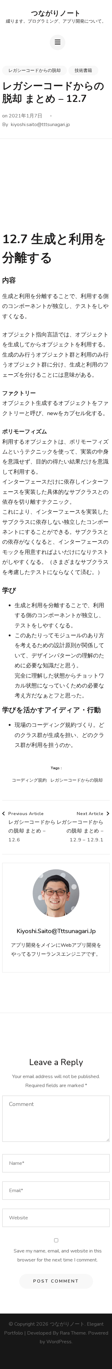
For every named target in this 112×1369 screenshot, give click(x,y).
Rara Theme (73, 1333)
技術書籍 (83, 70)
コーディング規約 (29, 780)
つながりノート (56, 13)
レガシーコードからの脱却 (34, 70)
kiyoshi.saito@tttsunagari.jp (40, 124)
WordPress (59, 1341)
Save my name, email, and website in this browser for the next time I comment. (58, 1255)
